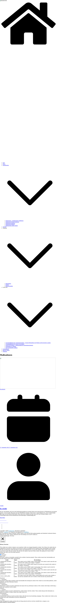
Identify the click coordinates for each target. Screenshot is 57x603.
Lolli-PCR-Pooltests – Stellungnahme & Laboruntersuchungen (19, 345)
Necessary (4, 554)
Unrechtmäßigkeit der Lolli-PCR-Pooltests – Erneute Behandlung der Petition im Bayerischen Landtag (28, 342)
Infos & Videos (6, 350)
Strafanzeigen (6, 165)
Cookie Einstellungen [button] (4, 535)
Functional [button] (2, 578)
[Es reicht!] (28, 388)
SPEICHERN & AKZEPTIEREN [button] (7, 602)
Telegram (5, 351)
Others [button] (1, 598)
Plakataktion (8, 283)
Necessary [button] (2, 553)
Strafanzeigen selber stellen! (12, 225)
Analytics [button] (2, 588)
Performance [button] (3, 583)
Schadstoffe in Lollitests (11, 346)
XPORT (4, 226)
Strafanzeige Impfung (10, 223)
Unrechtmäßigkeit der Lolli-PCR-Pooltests (15, 344)
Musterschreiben (9, 286)
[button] (30, 219)
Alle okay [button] (12, 535)
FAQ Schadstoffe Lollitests (11, 347)
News (4, 164)
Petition (7, 284)
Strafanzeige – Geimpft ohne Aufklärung (14, 220)
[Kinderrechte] (28, 45)
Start (4, 162)
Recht (4, 389)
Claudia (1, 505)
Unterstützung (6, 349)
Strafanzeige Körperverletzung (12, 222)
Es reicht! (3, 509)
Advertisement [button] (3, 593)
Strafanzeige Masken (10, 224)
